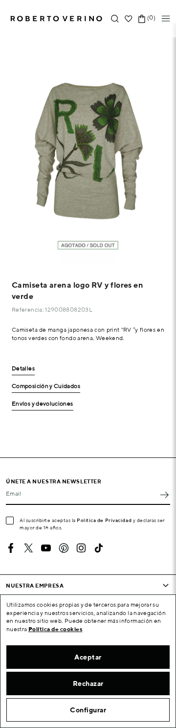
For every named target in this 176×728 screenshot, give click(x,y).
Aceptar (88, 657)
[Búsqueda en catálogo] (115, 19)
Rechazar (88, 683)
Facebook (11, 548)
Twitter (28, 548)
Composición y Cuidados (46, 386)
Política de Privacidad (104, 520)
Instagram (81, 548)
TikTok (99, 548)
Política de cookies (55, 629)
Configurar (88, 710)
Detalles (23, 368)
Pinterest (63, 548)
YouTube (46, 548)
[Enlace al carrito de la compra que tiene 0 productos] (141, 19)
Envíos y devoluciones (42, 404)
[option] (88, 149)
